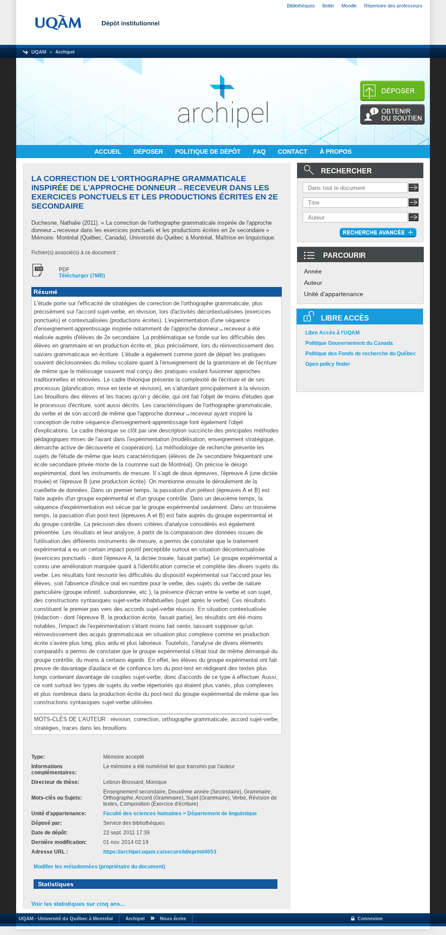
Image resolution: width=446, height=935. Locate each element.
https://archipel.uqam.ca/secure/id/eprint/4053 (159, 852)
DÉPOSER (149, 151)
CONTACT (293, 151)
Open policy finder (327, 364)
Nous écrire (173, 918)
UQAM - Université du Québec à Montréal (64, 918)
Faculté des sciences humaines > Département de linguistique (180, 813)
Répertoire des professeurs (393, 5)
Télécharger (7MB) (82, 276)
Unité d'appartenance (333, 293)
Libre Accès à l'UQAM (332, 333)
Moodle (349, 5)
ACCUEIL (109, 151)
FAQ (260, 151)
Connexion (370, 918)
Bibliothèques (301, 5)
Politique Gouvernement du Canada (349, 343)
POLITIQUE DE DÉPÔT (209, 151)
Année (313, 271)
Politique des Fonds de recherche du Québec (360, 354)
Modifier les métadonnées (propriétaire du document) (99, 867)
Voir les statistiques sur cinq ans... (78, 904)
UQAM (38, 51)
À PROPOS (335, 151)
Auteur (313, 282)
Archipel (64, 51)
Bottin (328, 5)
